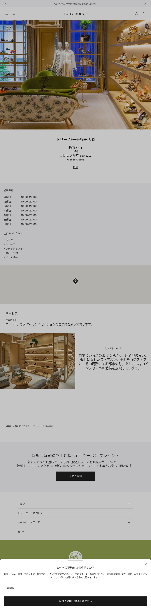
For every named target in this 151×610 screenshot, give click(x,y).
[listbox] (75, 587)
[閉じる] (146, 564)
